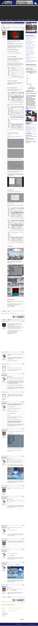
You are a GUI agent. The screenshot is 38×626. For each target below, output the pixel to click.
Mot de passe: (4, 610)
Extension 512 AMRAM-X (29, 50)
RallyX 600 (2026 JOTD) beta (30, 99)
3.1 (27, 80)
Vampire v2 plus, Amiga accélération (31, 131)
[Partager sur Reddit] (17, 317)
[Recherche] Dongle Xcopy (30, 128)
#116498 (23, 401)
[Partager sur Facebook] (13, 317)
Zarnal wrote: (10, 587)
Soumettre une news (19, 624)
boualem (31, 136)
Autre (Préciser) (29, 84)
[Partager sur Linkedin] (20, 317)
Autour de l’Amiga (5, 24)
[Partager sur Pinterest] (19, 317)
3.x (27, 81)
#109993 (23, 28)
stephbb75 (27, 137)
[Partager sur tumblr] (22, 317)
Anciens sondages (31, 89)
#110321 (23, 321)
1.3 (27, 77)
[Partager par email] (24, 317)
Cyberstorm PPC (28, 126)
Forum (2, 24)
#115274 (23, 392)
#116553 (23, 549)
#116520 (23, 429)
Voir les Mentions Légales (31, 624)
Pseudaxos (35, 136)
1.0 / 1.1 (28, 75)
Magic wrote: (10, 376)
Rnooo (27, 136)
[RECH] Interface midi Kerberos (30, 127)
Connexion (22, 619)
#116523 (23, 456)
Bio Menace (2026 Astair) (30, 104)
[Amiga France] (19, 4)
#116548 (23, 525)
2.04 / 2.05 (28, 78)
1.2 (27, 76)
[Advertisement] (19, 12)
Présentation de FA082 (29, 39)
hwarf (29, 136)
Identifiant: (3, 608)
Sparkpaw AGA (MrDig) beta (30, 98)
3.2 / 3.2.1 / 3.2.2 (29, 83)
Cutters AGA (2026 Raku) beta (30, 52)
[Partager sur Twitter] (15, 317)
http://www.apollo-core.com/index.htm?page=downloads (14, 82)
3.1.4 (27, 82)
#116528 (23, 496)
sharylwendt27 (28, 142)
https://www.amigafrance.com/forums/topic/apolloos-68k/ (15, 43)
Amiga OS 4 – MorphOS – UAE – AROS (13, 24)
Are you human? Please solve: (5, 614)
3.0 (27, 79)
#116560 (23, 562)
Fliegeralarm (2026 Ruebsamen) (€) (31, 37)
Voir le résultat (31, 87)
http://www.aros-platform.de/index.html (12, 51)
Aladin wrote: (10, 458)
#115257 (23, 373)
